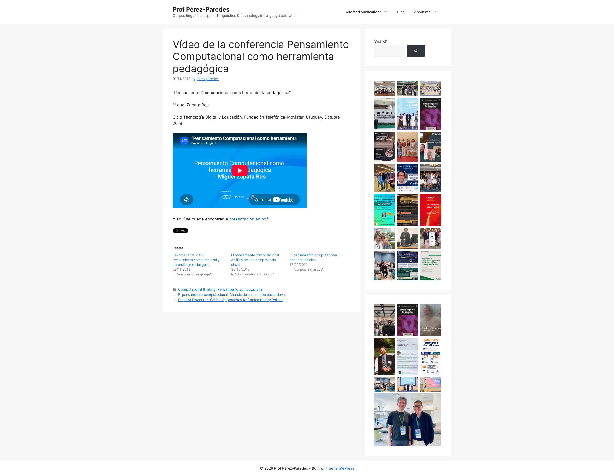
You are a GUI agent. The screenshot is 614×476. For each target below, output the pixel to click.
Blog (401, 12)
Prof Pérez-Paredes (201, 9)
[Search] (416, 51)
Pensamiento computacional (240, 289)
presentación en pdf (248, 219)
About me (422, 12)
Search (381, 41)
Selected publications (363, 12)
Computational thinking (197, 289)
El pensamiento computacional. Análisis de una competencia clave (255, 260)
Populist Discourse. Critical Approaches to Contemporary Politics (230, 300)
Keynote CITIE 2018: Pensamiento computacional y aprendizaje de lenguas (196, 260)
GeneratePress (341, 468)
